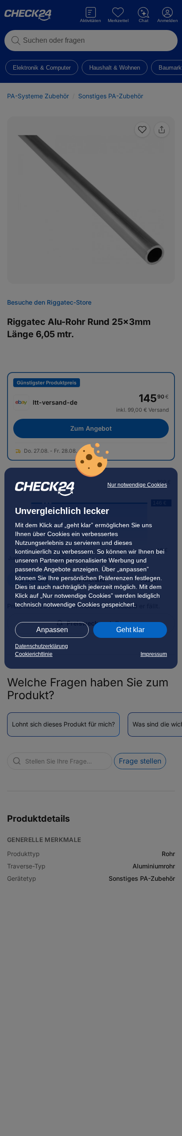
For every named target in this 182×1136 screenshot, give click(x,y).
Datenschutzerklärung (41, 646)
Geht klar (130, 629)
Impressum (153, 654)
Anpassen (52, 629)
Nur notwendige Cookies (137, 485)
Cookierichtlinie (34, 654)
